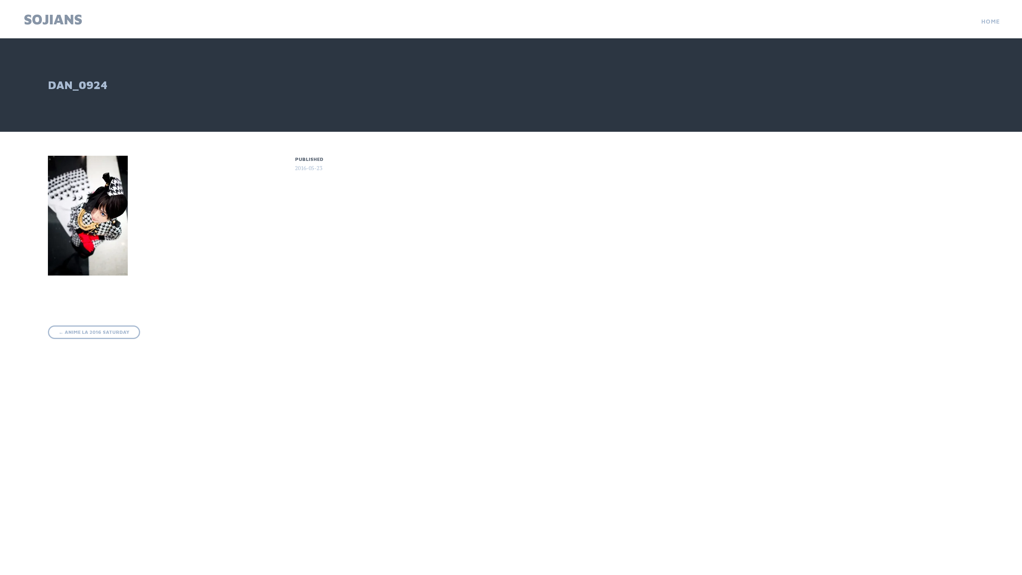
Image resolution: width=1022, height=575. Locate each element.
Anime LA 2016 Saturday (94, 332)
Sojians (53, 19)
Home (990, 21)
